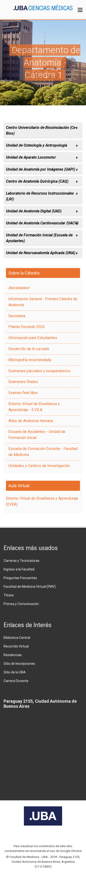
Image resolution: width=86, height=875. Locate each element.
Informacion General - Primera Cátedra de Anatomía (42, 302)
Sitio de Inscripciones (19, 663)
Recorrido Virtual (16, 646)
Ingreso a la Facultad (19, 569)
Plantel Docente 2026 (26, 326)
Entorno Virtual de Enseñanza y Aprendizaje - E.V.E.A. (34, 407)
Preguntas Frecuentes (20, 578)
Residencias (13, 655)
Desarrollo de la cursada (28, 349)
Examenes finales (23, 381)
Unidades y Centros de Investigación (39, 465)
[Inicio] (43, 7)
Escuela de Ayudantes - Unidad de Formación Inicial (36, 434)
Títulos (9, 595)
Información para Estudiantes (32, 338)
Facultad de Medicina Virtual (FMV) (30, 586)
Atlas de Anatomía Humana (30, 421)
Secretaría (16, 316)
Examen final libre (23, 392)
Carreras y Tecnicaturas (21, 561)
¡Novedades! (19, 288)
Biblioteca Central (17, 638)
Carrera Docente (16, 681)
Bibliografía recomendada (29, 360)
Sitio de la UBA (15, 672)
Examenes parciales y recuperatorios (39, 371)
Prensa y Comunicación (21, 604)
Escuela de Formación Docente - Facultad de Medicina (43, 451)
